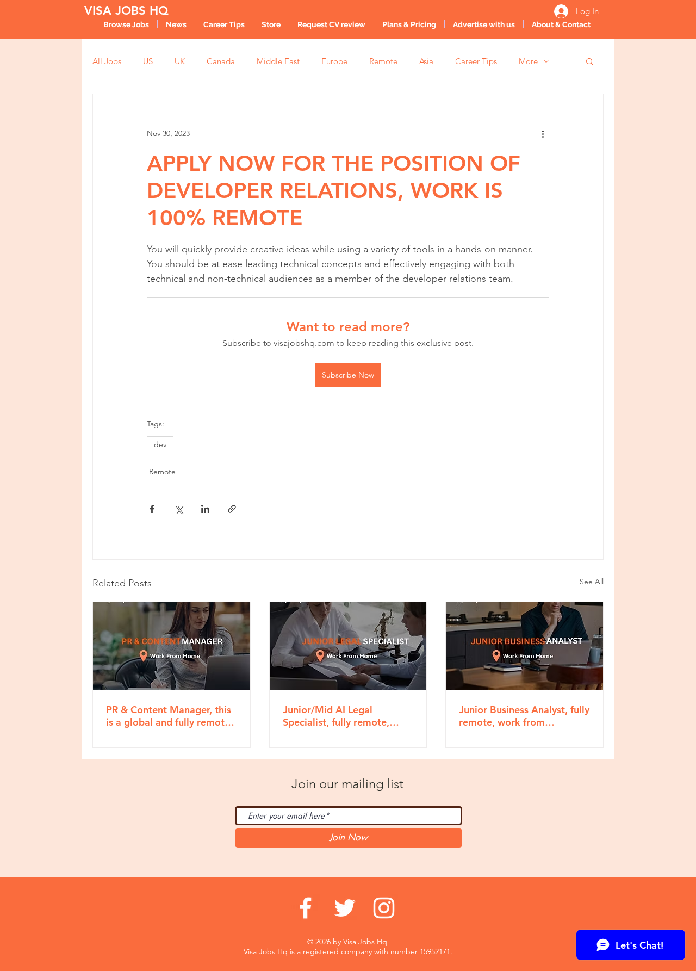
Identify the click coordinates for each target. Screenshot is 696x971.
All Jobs (106, 61)
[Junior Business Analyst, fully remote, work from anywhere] (524, 646)
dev (160, 444)
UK (180, 61)
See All (592, 581)
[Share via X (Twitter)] (178, 509)
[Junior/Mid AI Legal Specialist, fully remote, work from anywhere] (348, 646)
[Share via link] (232, 509)
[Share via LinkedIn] (205, 509)
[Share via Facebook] (152, 509)
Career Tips (476, 61)
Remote (383, 61)
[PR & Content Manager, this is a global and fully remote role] (171, 646)
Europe (334, 61)
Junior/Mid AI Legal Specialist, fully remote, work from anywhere (336, 715)
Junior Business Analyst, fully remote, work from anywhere (524, 715)
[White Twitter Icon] (345, 908)
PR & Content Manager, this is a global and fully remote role (168, 715)
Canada (221, 61)
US (148, 61)
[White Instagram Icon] (384, 908)
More (528, 61)
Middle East (278, 61)
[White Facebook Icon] (305, 908)
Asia (426, 61)
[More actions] (542, 133)
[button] (590, 61)
